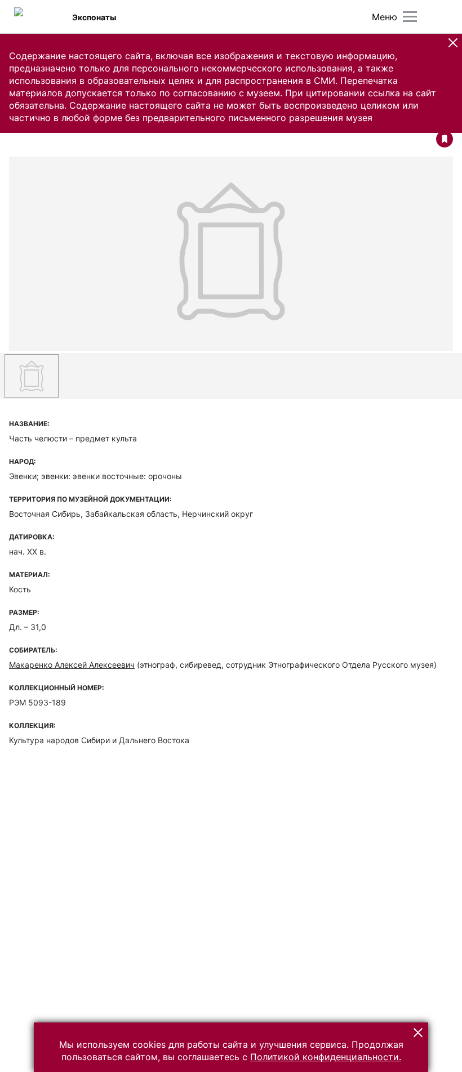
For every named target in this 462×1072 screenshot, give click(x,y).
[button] (452, 42)
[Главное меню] (410, 17)
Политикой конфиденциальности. (325, 1056)
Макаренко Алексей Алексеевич (72, 664)
